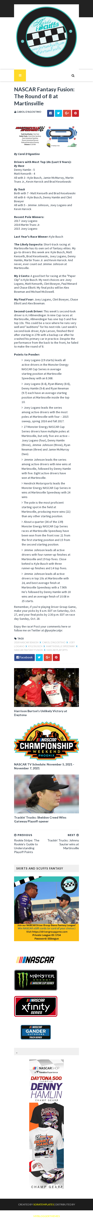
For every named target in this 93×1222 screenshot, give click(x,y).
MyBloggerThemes (47, 1216)
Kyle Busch (35, 646)
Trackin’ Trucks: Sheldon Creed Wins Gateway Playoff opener (40, 819)
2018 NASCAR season (26, 642)
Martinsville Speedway (60, 646)
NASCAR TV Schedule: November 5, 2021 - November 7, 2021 (44, 766)
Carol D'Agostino (54, 642)
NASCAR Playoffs (56, 649)
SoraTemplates (43, 1204)
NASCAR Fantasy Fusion (28, 649)
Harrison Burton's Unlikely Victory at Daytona (40, 713)
